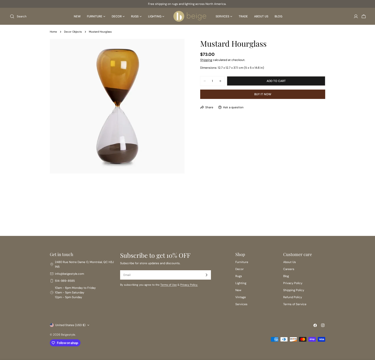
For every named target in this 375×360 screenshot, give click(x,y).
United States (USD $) (70, 325)
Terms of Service (294, 304)
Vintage (240, 297)
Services (241, 304)
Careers (288, 269)
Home (53, 31)
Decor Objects (73, 31)
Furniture (241, 262)
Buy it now (262, 94)
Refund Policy (292, 297)
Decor (239, 269)
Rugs (238, 276)
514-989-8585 (65, 281)
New (238, 290)
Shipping (206, 60)
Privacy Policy (292, 283)
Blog (286, 276)
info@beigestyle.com (69, 274)
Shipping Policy (293, 290)
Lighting (240, 283)
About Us (289, 262)
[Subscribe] (206, 275)
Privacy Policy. (189, 284)
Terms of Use (168, 284)
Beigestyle (68, 335)
